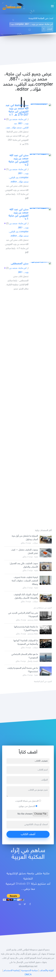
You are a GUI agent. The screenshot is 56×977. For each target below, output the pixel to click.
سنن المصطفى (19, 263)
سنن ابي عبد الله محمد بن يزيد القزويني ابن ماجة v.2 (18, 160)
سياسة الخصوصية (29, 970)
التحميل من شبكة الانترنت (27, 801)
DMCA (28, 974)
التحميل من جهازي (27, 806)
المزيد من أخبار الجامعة (43, 681)
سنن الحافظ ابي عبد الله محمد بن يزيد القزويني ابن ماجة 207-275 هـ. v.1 (17, 110)
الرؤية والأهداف (46, 970)
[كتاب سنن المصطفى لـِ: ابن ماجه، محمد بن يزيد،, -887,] (40, 263)
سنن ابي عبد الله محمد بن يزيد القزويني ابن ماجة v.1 (18, 214)
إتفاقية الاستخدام (12, 970)
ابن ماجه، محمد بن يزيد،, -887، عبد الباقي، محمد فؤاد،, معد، (16, 123)
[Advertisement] (28, 409)
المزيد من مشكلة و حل (43, 608)
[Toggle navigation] (51, 6)
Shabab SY (23, 884)
